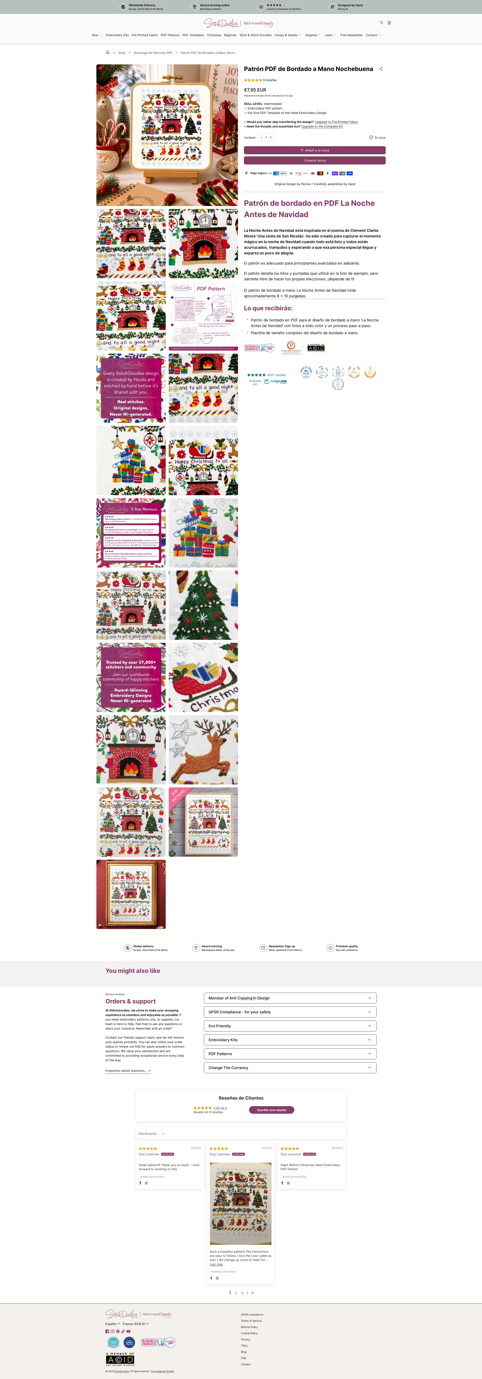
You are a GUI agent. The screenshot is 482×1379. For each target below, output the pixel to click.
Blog (243, 1351)
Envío (268, 95)
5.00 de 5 (220, 1108)
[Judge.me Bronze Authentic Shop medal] (354, 372)
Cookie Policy (249, 1333)
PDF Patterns (170, 35)
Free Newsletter (352, 36)
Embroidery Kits (118, 36)
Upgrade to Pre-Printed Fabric (336, 122)
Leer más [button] (216, 1264)
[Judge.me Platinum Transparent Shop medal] (322, 372)
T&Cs (244, 1345)
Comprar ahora (315, 160)
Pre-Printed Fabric (145, 35)
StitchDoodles (121, 1371)
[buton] (113, 1324)
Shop (122, 53)
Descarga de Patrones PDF (153, 53)
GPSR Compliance (252, 1314)
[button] (253, 80)
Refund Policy (249, 1327)
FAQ (243, 1358)
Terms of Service (251, 1320)
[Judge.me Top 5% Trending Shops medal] (338, 384)
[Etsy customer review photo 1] (241, 1203)
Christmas (214, 35)
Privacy (245, 1339)
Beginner (230, 35)
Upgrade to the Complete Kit (322, 126)
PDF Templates (193, 35)
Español (113, 1324)
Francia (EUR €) (136, 1324)
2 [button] (236, 1293)
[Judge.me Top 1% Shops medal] (370, 372)
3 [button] (242, 1293)
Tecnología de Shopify (162, 1371)
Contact (246, 1364)
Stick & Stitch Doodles (256, 35)
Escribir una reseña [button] (271, 1110)
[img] (148, 1148)
